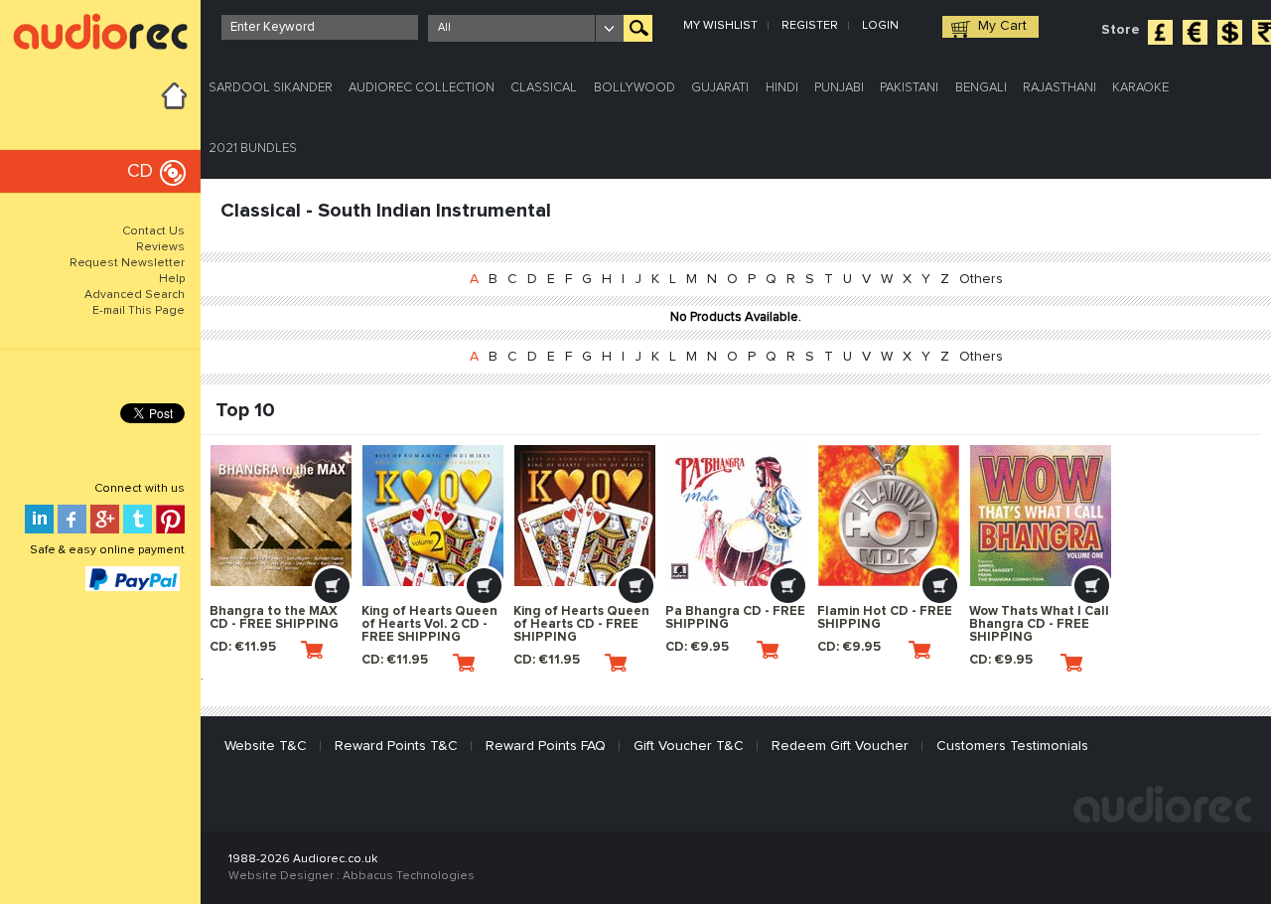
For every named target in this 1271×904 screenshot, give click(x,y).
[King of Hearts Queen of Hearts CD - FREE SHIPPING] (584, 515)
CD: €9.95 (697, 647)
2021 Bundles (253, 148)
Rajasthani (1059, 87)
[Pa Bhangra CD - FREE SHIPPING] (736, 515)
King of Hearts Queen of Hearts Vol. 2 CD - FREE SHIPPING (429, 624)
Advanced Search (134, 295)
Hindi (782, 87)
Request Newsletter (127, 263)
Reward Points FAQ (546, 746)
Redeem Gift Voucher (840, 746)
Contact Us (153, 231)
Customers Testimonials (1012, 746)
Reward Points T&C (396, 746)
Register (809, 26)
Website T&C (265, 746)
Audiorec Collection (421, 87)
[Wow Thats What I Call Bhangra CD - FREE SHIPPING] (1040, 515)
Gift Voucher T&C (689, 746)
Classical (543, 87)
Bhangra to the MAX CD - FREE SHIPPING (274, 618)
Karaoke (1140, 87)
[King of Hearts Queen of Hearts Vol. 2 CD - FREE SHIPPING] (432, 515)
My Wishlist (720, 26)
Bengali (981, 87)
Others (981, 279)
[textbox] (319, 27)
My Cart (1002, 26)
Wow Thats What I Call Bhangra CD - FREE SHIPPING (1039, 624)
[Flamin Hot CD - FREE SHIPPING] (888, 515)
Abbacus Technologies (409, 876)
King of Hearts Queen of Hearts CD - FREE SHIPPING (581, 624)
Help (172, 279)
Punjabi (839, 87)
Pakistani (909, 87)
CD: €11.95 (243, 647)
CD (140, 171)
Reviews (160, 247)
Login (880, 26)
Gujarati (720, 87)
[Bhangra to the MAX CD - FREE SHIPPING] (281, 515)
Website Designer (281, 876)
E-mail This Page (138, 311)
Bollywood (634, 87)
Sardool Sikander (271, 87)
